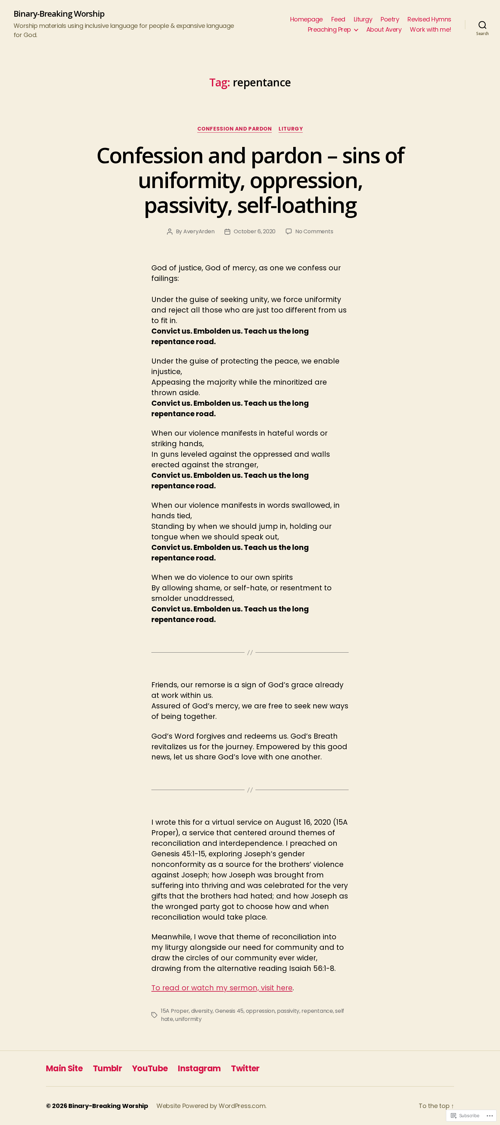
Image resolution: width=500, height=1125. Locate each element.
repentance (317, 1011)
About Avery (384, 29)
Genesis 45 (229, 1011)
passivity (288, 1011)
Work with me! (430, 29)
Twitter (245, 1068)
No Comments (314, 231)
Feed (338, 19)
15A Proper (175, 1011)
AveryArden (198, 231)
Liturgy (363, 19)
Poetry (390, 19)
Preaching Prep (329, 29)
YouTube (150, 1068)
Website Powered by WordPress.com (210, 1106)
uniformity (188, 1019)
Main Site (64, 1068)
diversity (202, 1011)
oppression (260, 1011)
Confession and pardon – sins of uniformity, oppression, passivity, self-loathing (250, 179)
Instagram (199, 1068)
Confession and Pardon (234, 129)
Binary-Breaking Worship (59, 14)
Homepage (306, 19)
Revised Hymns (429, 19)
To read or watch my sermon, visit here (222, 988)
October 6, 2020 (255, 231)
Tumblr (107, 1068)
